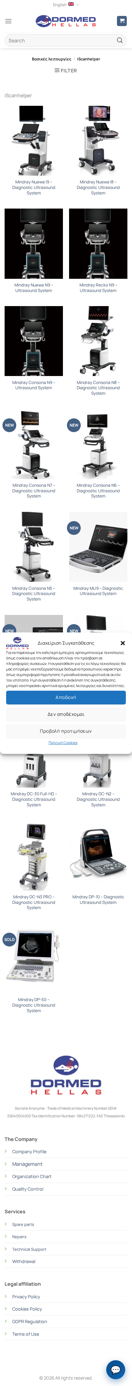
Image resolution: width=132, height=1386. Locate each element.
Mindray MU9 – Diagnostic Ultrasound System (98, 591)
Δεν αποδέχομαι (66, 714)
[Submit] (120, 40)
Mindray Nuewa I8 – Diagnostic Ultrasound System (98, 187)
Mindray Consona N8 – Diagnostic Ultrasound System (98, 388)
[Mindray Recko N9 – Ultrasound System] (98, 243)
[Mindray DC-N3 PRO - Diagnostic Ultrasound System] (34, 856)
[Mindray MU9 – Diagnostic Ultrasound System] (98, 547)
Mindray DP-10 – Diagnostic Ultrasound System (98, 899)
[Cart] (122, 21)
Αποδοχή (66, 697)
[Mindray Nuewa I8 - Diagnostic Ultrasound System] (98, 141)
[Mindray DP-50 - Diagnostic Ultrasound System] (34, 958)
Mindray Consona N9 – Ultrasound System (33, 385)
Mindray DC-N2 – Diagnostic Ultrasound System (98, 799)
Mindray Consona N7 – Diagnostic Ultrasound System (33, 491)
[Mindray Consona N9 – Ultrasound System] (34, 341)
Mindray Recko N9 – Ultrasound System (98, 287)
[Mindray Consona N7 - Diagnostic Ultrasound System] (34, 444)
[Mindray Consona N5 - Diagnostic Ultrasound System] (34, 547)
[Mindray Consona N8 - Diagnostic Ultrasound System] (98, 341)
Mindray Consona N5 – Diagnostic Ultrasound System (33, 594)
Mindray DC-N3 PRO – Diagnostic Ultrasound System (33, 902)
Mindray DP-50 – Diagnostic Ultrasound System (33, 1005)
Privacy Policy (26, 1297)
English (60, 4)
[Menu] (8, 21)
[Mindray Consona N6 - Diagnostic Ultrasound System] (98, 444)
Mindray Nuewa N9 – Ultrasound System (33, 287)
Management (27, 1164)
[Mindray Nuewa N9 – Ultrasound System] (34, 243)
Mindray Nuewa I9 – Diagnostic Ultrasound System (33, 187)
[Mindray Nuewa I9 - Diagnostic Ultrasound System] (34, 141)
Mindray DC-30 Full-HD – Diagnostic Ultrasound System (34, 799)
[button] (123, 643)
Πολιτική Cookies (63, 742)
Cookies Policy (27, 1309)
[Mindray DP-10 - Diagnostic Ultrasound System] (98, 856)
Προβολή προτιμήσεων (66, 731)
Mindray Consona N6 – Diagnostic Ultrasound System (98, 491)
